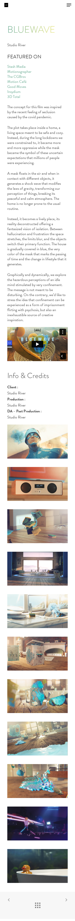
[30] (37, 866)
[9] (37, 824)
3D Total (13, 96)
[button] (69, 5)
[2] (37, 484)
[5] (37, 696)
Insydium (14, 91)
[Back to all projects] (37, 904)
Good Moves (16, 86)
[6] (37, 526)
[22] (37, 611)
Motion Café (16, 81)
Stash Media (16, 66)
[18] (37, 781)
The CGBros (16, 76)
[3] (37, 654)
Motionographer (19, 71)
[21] (37, 569)
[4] (37, 739)
